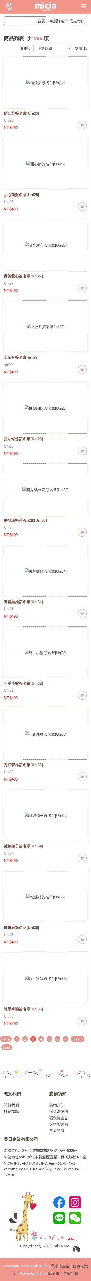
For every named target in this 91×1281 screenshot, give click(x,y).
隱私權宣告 (58, 1117)
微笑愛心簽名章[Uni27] (23, 276)
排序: (25, 48)
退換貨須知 (58, 1124)
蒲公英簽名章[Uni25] (21, 113)
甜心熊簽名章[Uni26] (21, 194)
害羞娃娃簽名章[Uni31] (23, 601)
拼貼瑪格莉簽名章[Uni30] (25, 520)
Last (6, 1047)
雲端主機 (71, 1273)
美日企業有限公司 (21, 1139)
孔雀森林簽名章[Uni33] (23, 764)
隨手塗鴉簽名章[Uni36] (23, 1009)
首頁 (41, 20)
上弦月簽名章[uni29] (21, 357)
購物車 (53, 1273)
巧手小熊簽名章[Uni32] (23, 683)
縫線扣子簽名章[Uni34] (23, 846)
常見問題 (56, 1130)
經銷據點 (11, 1111)
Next (77, 1039)
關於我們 (12, 1093)
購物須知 (57, 1093)
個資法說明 (58, 1111)
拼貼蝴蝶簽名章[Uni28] (23, 438)
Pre (6, 1039)
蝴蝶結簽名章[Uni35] (21, 927)
